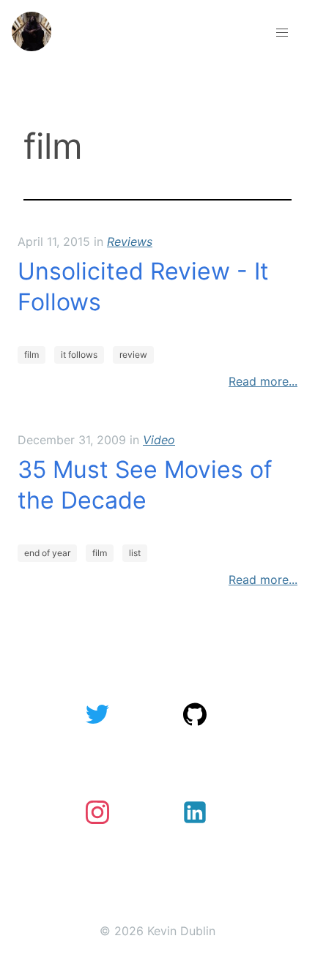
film (31, 354)
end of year (47, 552)
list (135, 552)
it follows (79, 354)
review (133, 354)
